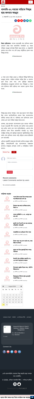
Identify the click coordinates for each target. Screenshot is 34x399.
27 (16, 302)
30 (3, 304)
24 (7, 302)
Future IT (23, 388)
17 (7, 299)
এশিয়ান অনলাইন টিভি (15, 380)
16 (3, 299)
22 (21, 299)
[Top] (32, 389)
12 (13, 297)
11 (9, 297)
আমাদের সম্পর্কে (7, 317)
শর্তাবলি (14, 317)
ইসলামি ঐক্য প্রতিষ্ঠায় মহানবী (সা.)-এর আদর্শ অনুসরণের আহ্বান (22, 259)
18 (9, 299)
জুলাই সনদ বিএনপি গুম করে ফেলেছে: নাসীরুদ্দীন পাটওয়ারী (22, 224)
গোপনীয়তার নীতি (21, 317)
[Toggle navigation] (30, 2)
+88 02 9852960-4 (19, 333)
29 (21, 302)
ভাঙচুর (14, 152)
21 (18, 299)
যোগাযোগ (29, 317)
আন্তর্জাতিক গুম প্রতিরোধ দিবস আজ (22, 232)
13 (16, 297)
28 (18, 302)
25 (9, 302)
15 (21, 297)
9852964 (17, 334)
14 (18, 297)
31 (7, 304)
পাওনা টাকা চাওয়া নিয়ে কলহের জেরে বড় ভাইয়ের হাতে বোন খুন (22, 198)
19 (13, 299)
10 (7, 297)
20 (16, 299)
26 (13, 302)
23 (3, 302)
